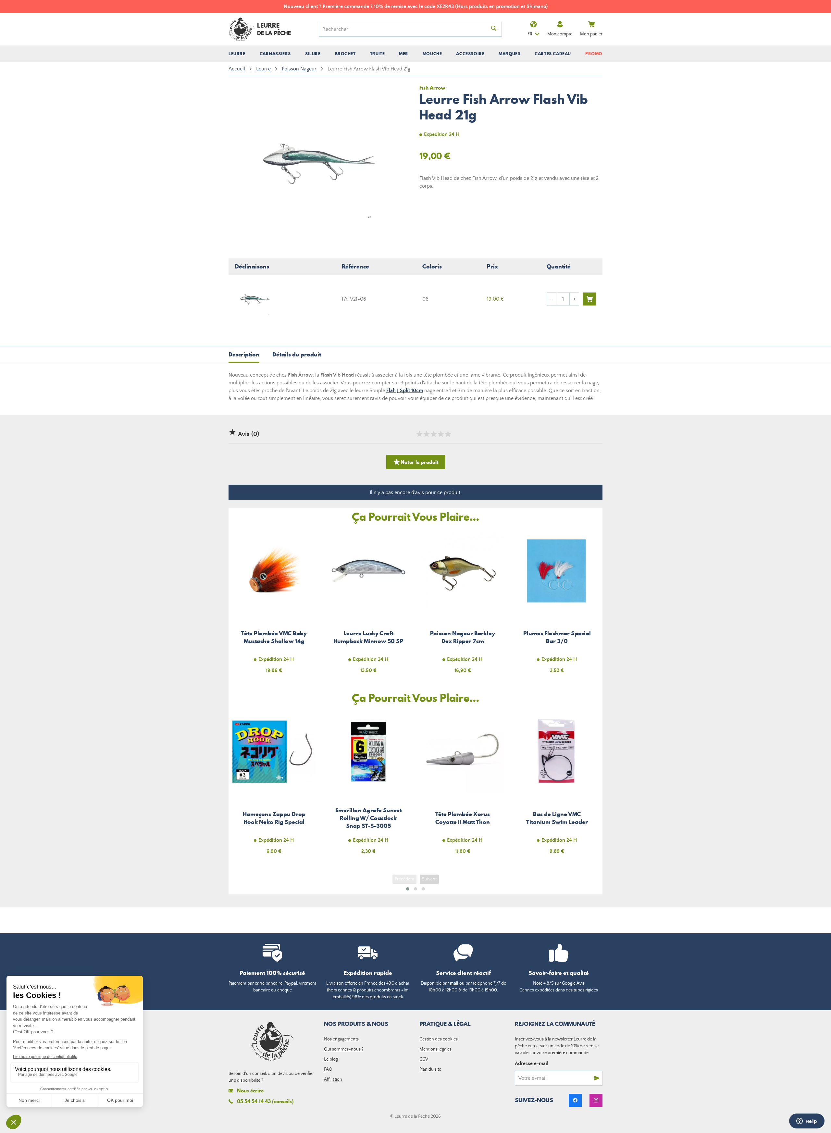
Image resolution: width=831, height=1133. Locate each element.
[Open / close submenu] (237, 53)
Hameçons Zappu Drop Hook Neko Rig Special (274, 786)
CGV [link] (423, 1059)
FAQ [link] (328, 1069)
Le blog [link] (331, 1059)
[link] (575, 1100)
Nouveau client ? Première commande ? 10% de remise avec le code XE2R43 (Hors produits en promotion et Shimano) (416, 6)
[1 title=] (419, 434)
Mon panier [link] (591, 34)
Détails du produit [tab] (296, 354)
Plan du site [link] (430, 1069)
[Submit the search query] (493, 29)
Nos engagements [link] (341, 1039)
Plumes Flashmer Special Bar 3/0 (557, 605)
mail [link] (454, 983)
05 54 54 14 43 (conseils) (265, 1101)
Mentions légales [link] (435, 1049)
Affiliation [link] (333, 1079)
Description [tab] (244, 354)
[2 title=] (426, 434)
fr (529, 34)
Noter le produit (416, 462)
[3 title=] (433, 434)
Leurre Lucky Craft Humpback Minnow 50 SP (368, 605)
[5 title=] (447, 434)
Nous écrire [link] (250, 1090)
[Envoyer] (596, 1078)
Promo (593, 53)
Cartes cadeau (553, 53)
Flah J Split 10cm (404, 390)
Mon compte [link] (559, 34)
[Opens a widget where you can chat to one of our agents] (807, 1122)
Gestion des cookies (438, 1039)
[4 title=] (440, 434)
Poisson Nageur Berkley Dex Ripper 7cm (462, 605)
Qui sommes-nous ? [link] (344, 1049)
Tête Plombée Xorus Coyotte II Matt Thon (462, 786)
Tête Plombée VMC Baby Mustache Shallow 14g (274, 605)
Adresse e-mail (531, 1063)
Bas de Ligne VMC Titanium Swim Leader (557, 786)
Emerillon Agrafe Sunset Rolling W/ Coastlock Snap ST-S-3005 (368, 786)
